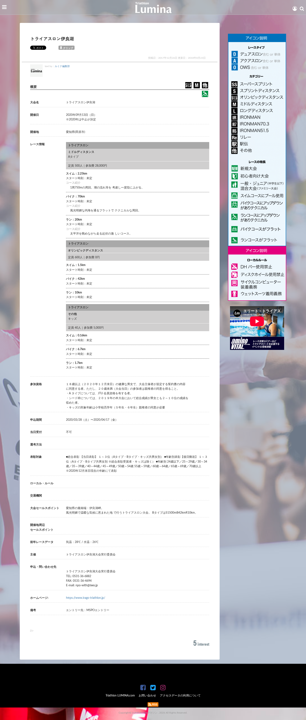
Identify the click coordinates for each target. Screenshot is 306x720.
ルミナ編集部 (62, 66)
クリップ (68, 48)
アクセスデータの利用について (180, 695)
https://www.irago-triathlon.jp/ (85, 597)
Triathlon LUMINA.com (120, 695)
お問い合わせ (147, 695)
